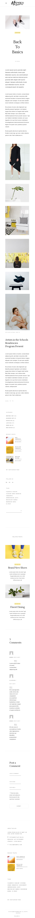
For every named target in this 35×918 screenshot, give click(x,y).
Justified (17, 32)
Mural (9, 891)
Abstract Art (11, 415)
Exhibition (10, 420)
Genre (13, 493)
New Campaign (21, 856)
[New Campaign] (9, 440)
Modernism (24, 889)
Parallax (10, 425)
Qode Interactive (16, 911)
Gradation (18, 493)
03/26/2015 (18, 441)
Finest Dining (17, 607)
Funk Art (14, 491)
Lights (16, 497)
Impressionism (10, 497)
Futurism (8, 493)
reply (15, 660)
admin (18, 61)
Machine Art (11, 889)
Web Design (10, 427)
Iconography (9, 495)
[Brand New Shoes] (17, 552)
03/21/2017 (18, 460)
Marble (18, 889)
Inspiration (17, 564)
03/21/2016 (20, 868)
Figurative (9, 491)
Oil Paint (14, 891)
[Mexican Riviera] (9, 459)
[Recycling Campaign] (9, 450)
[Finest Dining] (17, 591)
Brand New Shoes (17, 567)
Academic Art (11, 418)
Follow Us (17, 916)
